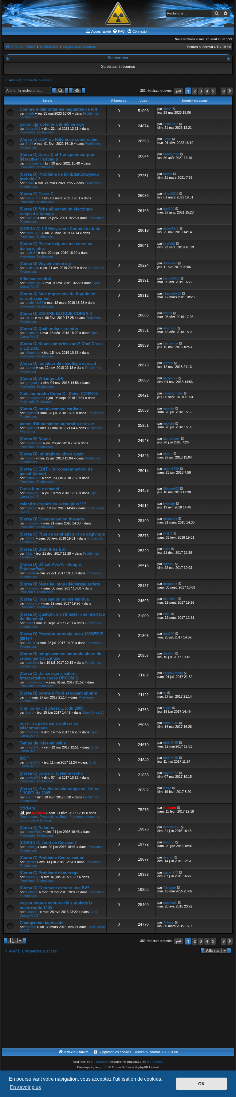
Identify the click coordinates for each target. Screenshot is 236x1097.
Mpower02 (33, 493)
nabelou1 (32, 912)
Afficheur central (35, 278)
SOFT (30, 538)
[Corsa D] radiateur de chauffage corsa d (58, 363)
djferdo (31, 862)
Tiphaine (32, 892)
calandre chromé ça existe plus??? (53, 504)
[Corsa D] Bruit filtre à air (43, 549)
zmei (29, 623)
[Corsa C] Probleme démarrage (49, 873)
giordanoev (34, 443)
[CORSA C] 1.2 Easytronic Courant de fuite (60, 228)
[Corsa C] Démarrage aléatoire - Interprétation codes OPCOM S (49, 675)
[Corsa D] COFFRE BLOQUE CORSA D (56, 313)
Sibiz (29, 553)
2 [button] (195, 91)
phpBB (104, 1067)
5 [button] (213, 91)
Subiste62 (33, 128)
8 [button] (223, 91)
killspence (33, 352)
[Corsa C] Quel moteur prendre (49, 328)
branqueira (33, 163)
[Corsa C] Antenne (37, 827)
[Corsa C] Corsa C (36, 194)
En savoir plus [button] (25, 1087)
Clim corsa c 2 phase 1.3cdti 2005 (51, 708)
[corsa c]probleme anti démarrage (52, 124)
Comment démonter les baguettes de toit (58, 109)
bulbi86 (31, 573)
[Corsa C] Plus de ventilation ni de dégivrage (62, 534)
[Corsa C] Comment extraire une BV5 (54, 888)
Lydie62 (31, 253)
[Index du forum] (118, 13)
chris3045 (33, 732)
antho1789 (33, 478)
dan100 (31, 218)
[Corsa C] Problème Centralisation (52, 857)
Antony (31, 927)
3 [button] (201, 91)
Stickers (27, 808)
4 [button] (207, 91)
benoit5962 (34, 283)
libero (29, 712)
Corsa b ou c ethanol (39, 489)
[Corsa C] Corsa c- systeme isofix (51, 773)
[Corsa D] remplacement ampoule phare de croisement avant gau (60, 656)
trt (27, 697)
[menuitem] (118, 31)
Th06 (29, 143)
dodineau (32, 268)
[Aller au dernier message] (174, 109)
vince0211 (33, 198)
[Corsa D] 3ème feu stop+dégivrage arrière (60, 584)
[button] (178, 91)
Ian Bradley (155, 1061)
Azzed (30, 367)
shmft (30, 113)
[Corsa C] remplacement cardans (51, 408)
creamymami (35, 398)
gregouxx (33, 383)
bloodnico (33, 603)
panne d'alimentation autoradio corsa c (57, 424)
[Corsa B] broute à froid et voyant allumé (58, 693)
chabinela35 (34, 302)
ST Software (99, 1061)
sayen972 (33, 777)
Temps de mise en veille (43, 743)
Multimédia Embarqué (36, 401)
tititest (30, 318)
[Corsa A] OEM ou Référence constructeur (59, 139)
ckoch (30, 458)
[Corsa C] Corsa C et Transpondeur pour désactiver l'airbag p (58, 156)
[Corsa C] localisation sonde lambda (54, 599)
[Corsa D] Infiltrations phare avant (52, 454)
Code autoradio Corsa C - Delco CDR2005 (59, 393)
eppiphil (31, 413)
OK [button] (201, 1083)
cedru (30, 183)
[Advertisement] (118, 1001)
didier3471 (33, 233)
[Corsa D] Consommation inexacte (52, 519)
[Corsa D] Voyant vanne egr (45, 263)
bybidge (31, 508)
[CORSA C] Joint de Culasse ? (48, 842)
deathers (32, 333)
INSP (24, 758)
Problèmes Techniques (37, 132)
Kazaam (38, 813)
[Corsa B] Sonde (35, 439)
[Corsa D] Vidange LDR (41, 378)
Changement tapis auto (42, 922)
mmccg (31, 847)
